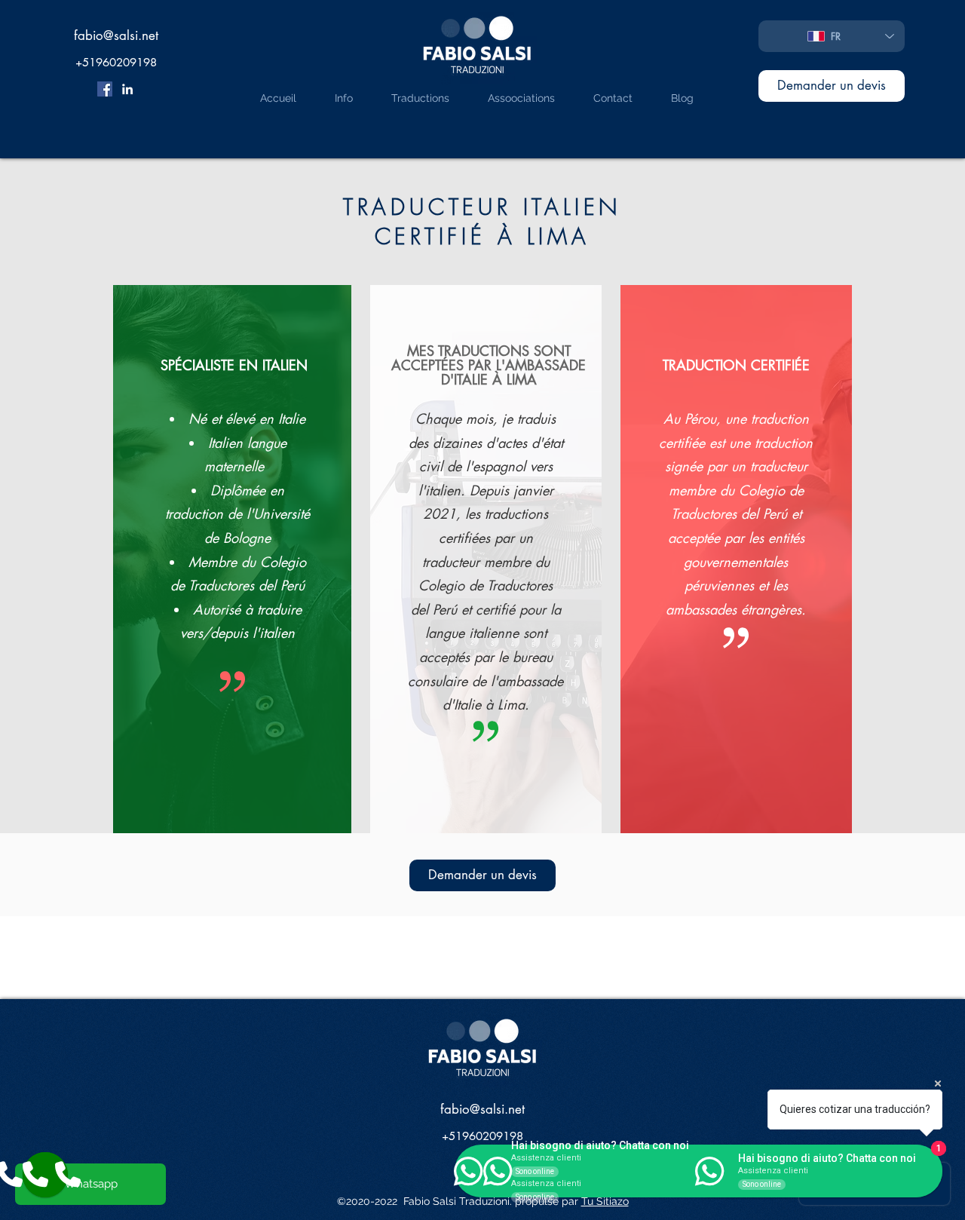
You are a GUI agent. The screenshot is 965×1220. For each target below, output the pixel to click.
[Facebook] (104, 89)
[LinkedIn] (127, 89)
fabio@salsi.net (116, 35)
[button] (408, 96)
